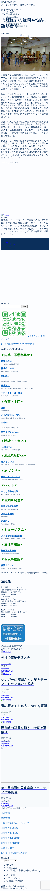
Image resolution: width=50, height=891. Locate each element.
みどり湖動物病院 (9, 491)
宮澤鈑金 (5, 521)
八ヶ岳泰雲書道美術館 (11, 536)
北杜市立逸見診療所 (10, 838)
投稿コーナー (12, 50)
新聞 (8, 52)
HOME (9, 865)
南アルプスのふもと (10, 432)
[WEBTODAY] (8, 2)
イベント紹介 (12, 17)
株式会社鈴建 (7, 368)
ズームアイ (11, 12)
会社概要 (10, 875)
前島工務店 (6, 361)
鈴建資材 (5, 385)
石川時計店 (6, 447)
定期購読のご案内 (14, 55)
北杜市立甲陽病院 (9, 828)
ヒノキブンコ (7, 462)
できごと (5, 13)
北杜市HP (5, 813)
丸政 (3, 408)
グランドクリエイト (10, 476)
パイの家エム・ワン (10, 415)
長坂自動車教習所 (9, 506)
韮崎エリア (11, 38)
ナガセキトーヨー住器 (11, 393)
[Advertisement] (25, 189)
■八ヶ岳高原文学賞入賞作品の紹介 (17, 344)
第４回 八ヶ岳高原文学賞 (18, 58)
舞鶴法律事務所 (8, 550)
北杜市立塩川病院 (9, 833)
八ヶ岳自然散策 (12, 14)
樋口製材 (5, 376)
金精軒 (4, 422)
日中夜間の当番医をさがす (14, 853)
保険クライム (7, 565)
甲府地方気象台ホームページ (15, 823)
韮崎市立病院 (7, 848)
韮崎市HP (5, 818)
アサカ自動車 (7, 513)
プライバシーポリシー (17, 878)
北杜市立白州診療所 (10, 843)
